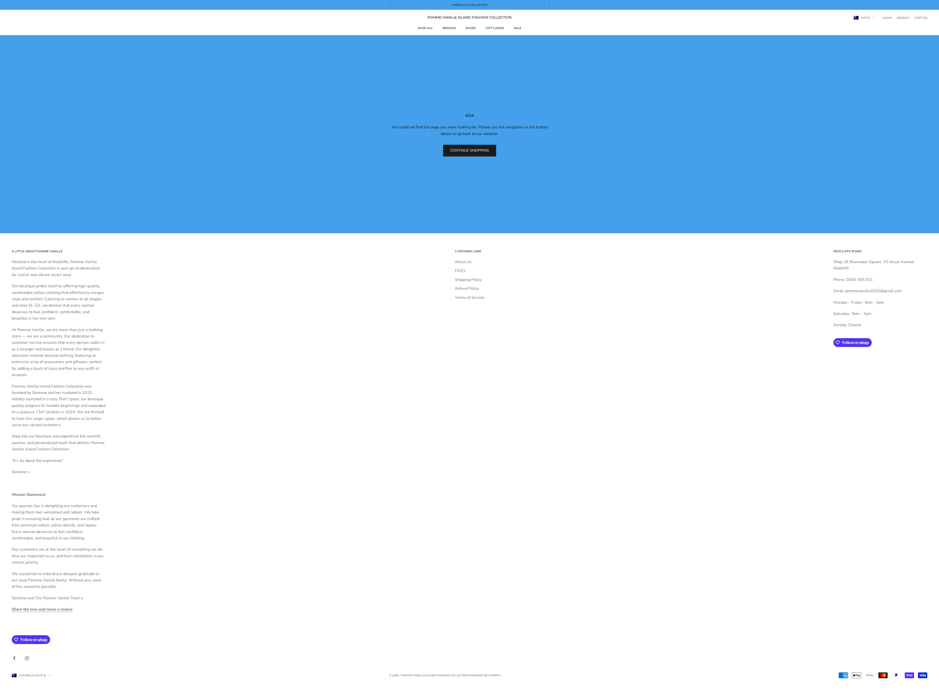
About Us (463, 262)
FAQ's (460, 270)
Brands (449, 28)
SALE (517, 28)
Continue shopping (469, 150)
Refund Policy (467, 288)
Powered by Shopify (485, 675)
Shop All (425, 28)
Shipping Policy (468, 279)
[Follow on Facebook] (14, 658)
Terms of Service (469, 297)
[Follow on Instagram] (26, 658)
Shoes (471, 28)
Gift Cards (495, 28)
